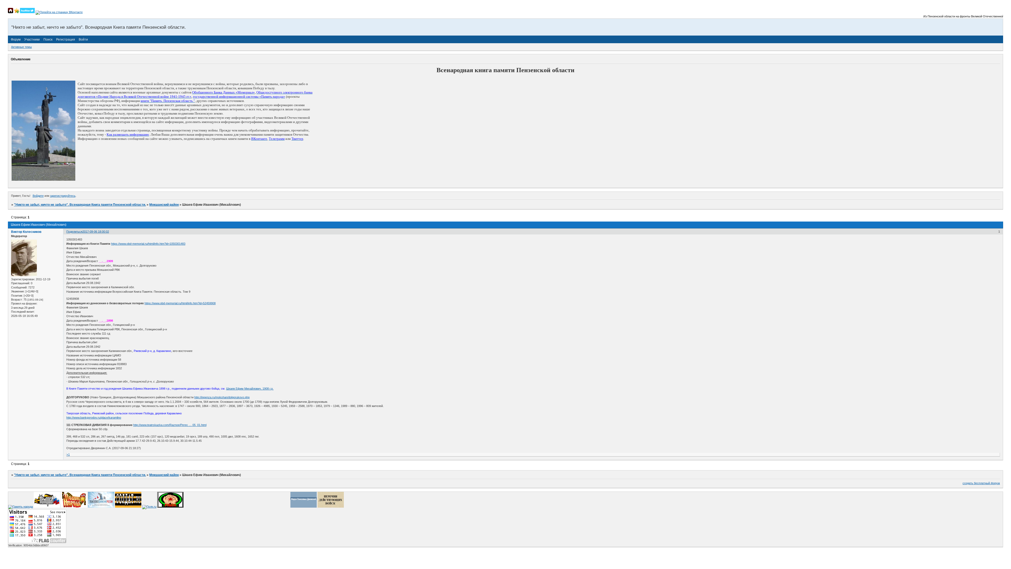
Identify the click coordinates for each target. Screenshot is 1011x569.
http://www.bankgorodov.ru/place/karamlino (93, 417)
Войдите (38, 195)
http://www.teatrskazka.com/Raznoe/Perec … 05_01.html (169, 424)
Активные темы (21, 46)
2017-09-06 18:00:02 (95, 231)
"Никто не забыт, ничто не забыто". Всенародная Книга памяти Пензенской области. (80, 205)
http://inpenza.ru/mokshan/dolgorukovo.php (222, 397)
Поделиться (74, 231)
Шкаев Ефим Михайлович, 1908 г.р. (250, 388)
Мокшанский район (164, 205)
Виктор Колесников (26, 232)
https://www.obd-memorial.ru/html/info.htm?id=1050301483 (148, 243)
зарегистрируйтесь (63, 195)
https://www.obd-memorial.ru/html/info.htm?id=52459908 (180, 303)
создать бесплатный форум (981, 483)
